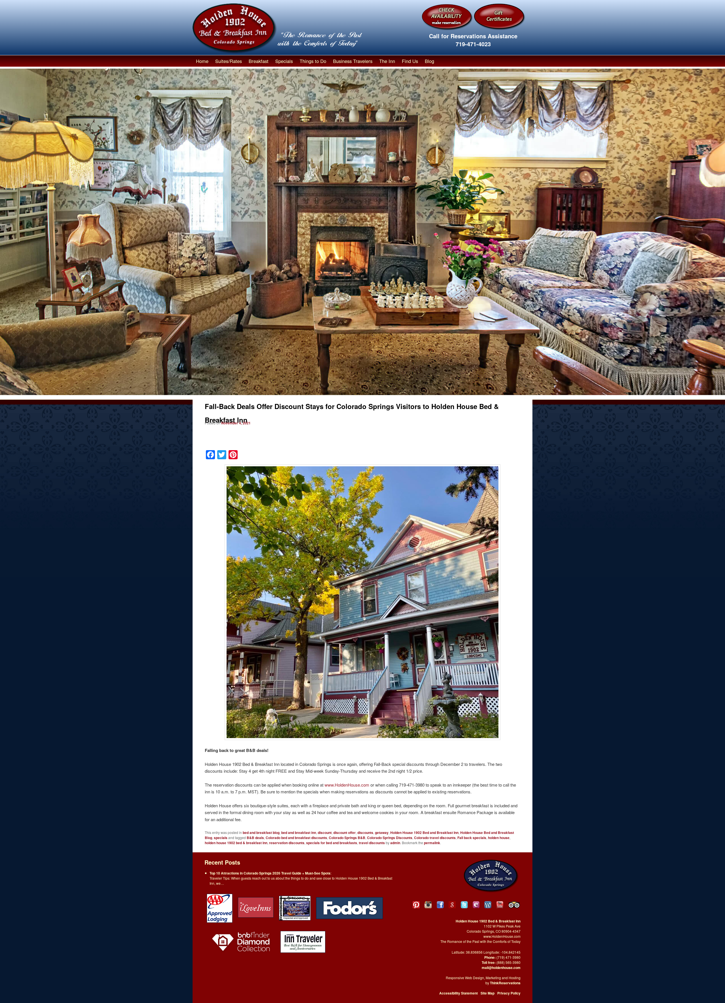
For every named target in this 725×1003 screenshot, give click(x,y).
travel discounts (372, 842)
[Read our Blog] (487, 904)
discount (325, 832)
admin (395, 842)
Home (202, 61)
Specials (284, 61)
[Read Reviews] (515, 904)
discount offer (344, 832)
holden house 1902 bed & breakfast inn (236, 842)
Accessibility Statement (458, 993)
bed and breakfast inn (298, 832)
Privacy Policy (509, 993)
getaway (382, 832)
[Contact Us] (476, 904)
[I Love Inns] (256, 907)
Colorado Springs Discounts (389, 837)
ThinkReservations (505, 982)
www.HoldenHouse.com (347, 785)
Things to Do (313, 61)
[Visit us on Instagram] (428, 904)
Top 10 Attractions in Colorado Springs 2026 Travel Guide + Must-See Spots (270, 873)
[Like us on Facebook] (440, 904)
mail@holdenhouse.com (501, 967)
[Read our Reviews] (452, 904)
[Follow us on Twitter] (464, 904)
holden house (498, 837)
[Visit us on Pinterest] (416, 904)
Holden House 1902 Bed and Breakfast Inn (424, 832)
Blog (429, 61)
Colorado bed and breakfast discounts (296, 837)
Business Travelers (352, 61)
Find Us (410, 61)
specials (220, 837)
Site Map (487, 993)
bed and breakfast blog (261, 832)
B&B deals (255, 837)
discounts (365, 832)
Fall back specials (471, 837)
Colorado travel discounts (435, 837)
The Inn (387, 61)
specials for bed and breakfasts (331, 842)
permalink (432, 842)
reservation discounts (286, 842)
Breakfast (258, 61)
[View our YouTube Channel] (500, 904)
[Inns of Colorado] (295, 907)
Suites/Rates (228, 61)
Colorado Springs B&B (347, 837)
